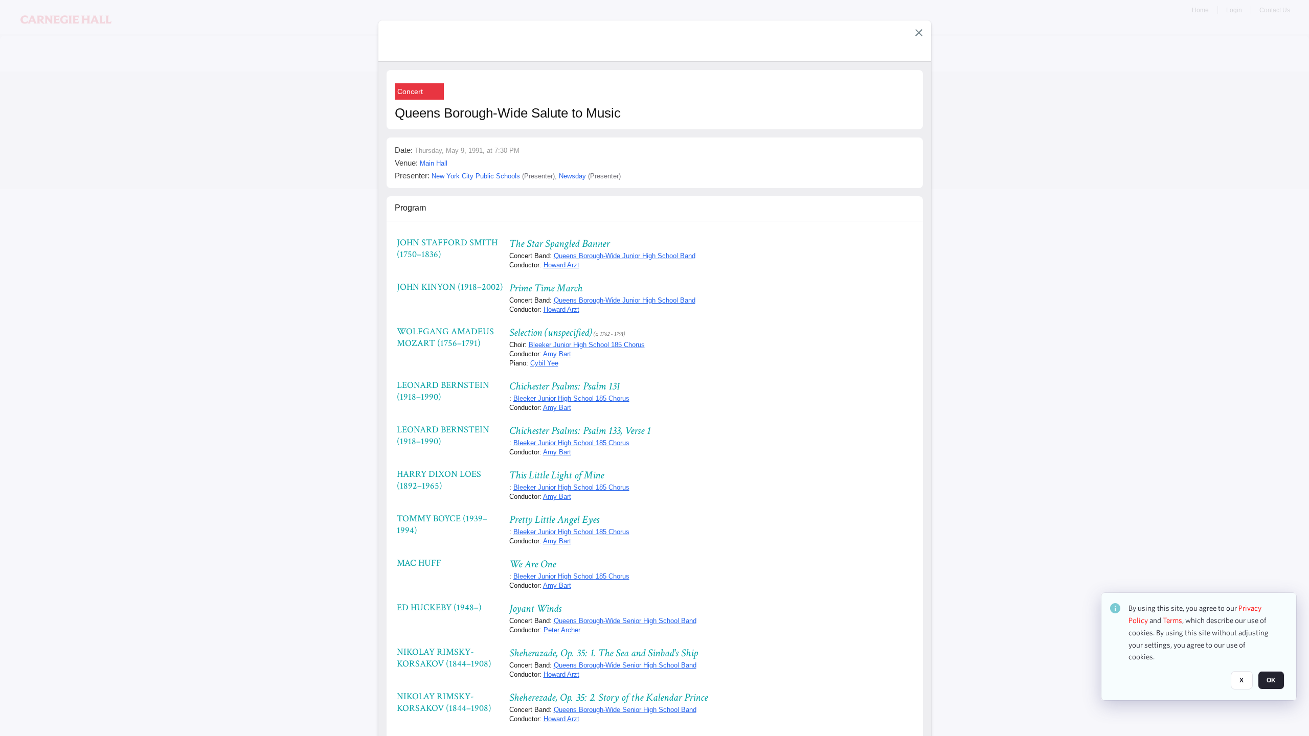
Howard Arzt (561, 265)
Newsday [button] (572, 176)
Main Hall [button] (433, 163)
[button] (919, 33)
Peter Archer (562, 630)
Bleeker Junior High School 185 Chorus (587, 345)
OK (1271, 680)
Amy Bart (557, 354)
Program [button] (410, 207)
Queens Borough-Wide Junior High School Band (624, 256)
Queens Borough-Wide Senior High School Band (625, 621)
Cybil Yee (544, 363)
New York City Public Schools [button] (476, 176)
